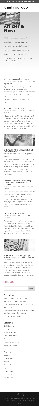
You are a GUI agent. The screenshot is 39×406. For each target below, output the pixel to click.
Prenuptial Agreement (11, 342)
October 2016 (8, 358)
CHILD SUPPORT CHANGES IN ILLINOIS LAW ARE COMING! (19, 151)
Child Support (9, 326)
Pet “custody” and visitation (14, 213)
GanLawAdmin (11, 81)
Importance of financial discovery (17, 255)
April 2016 (7, 365)
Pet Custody (8, 339)
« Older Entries (9, 282)
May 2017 (7, 355)
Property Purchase (10, 345)
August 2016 (8, 362)
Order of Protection (10, 336)
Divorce (6, 329)
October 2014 (8, 371)
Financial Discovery (10, 332)
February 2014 (9, 374)
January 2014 (8, 378)
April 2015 (7, 368)
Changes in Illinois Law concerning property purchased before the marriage (17, 182)
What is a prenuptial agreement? (17, 79)
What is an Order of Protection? (16, 108)
